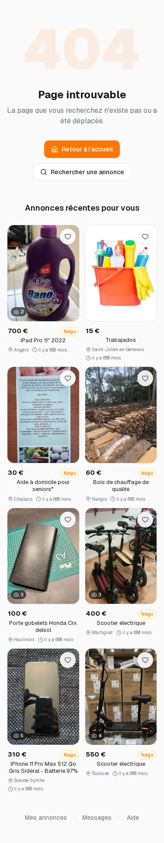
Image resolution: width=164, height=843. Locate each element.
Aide (133, 817)
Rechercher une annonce (87, 172)
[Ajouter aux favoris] (68, 236)
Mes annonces (46, 817)
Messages (97, 817)
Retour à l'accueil (87, 149)
